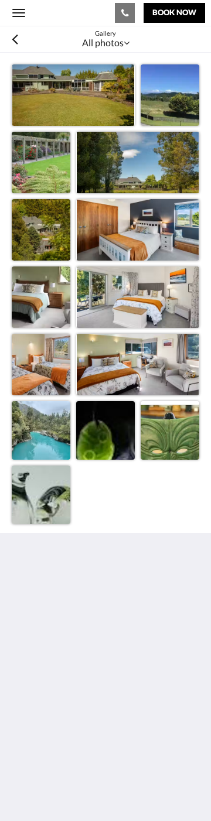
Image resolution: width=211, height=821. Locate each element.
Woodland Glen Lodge (64, 12)
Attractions (35, 720)
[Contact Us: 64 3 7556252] (125, 13)
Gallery (26, 710)
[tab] (105, 671)
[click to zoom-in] (73, 95)
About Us (31, 740)
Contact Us (34, 730)
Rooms (26, 700)
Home (24, 690)
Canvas (76, 789)
